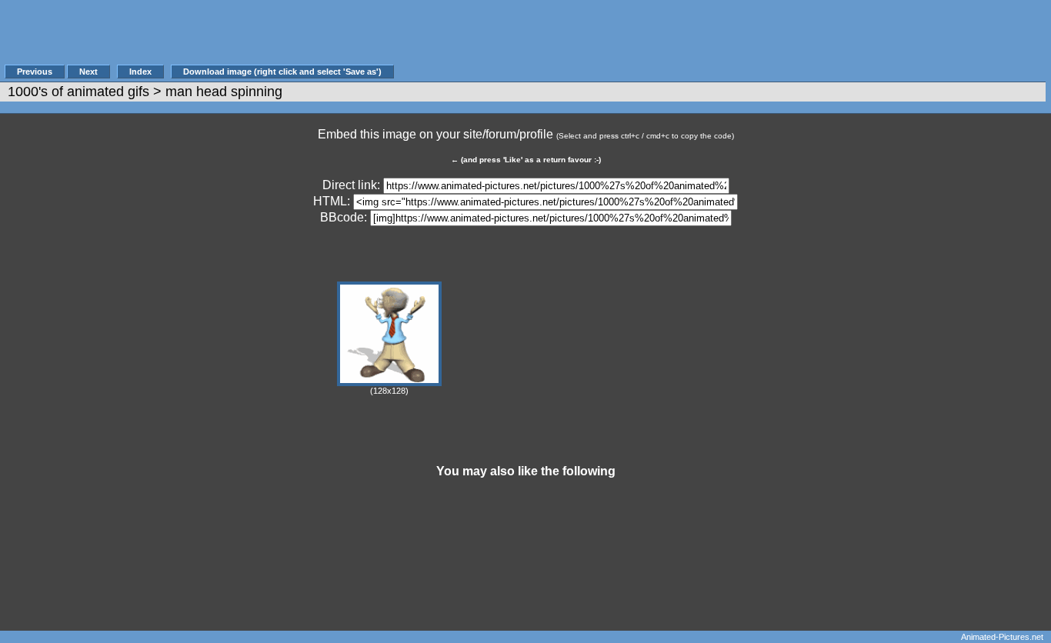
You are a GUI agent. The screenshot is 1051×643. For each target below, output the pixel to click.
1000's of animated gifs (78, 91)
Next (88, 71)
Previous (34, 71)
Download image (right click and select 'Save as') (282, 71)
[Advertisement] (676, 40)
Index (140, 71)
